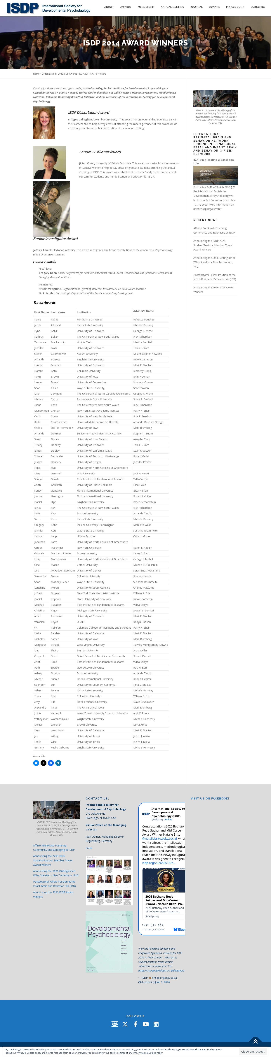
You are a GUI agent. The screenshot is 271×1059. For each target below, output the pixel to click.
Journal (197, 7)
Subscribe (258, 7)
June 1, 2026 (162, 982)
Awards (126, 7)
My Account (235, 7)
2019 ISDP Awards (67, 73)
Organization (49, 73)
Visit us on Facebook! (210, 798)
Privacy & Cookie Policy (150, 1052)
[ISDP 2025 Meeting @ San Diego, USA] (215, 175)
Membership (146, 7)
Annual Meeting (172, 7)
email (89, 848)
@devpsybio (177, 970)
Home (36, 73)
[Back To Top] (255, 1041)
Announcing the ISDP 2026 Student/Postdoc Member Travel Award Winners (212, 245)
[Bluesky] (115, 1024)
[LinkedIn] (156, 1024)
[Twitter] (125, 1024)
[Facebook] (135, 1024)
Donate (214, 7)
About (109, 7)
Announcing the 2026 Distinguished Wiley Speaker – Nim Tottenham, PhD (214, 262)
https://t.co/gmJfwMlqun (152, 970)
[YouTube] (146, 1024)
